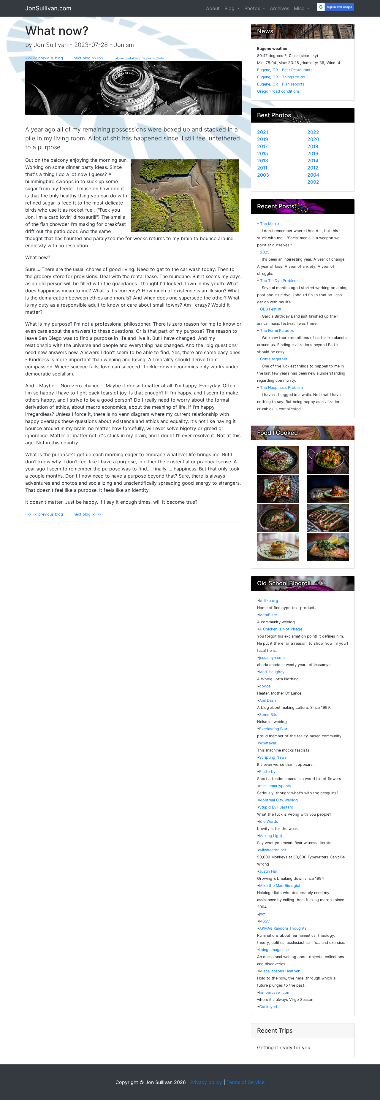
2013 (262, 161)
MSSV (264, 921)
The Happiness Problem (281, 387)
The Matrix (269, 223)
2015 (262, 153)
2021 (262, 132)
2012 (312, 168)
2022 (313, 132)
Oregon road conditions (278, 91)
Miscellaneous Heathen (279, 971)
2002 (313, 182)
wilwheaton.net (272, 850)
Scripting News (272, 757)
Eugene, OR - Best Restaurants (285, 70)
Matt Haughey (271, 672)
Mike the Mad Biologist (279, 885)
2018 (312, 146)
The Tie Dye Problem (278, 280)
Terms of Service (246, 1082)
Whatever (267, 743)
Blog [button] (230, 8)
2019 (262, 139)
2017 (262, 146)
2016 (312, 153)
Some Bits (268, 714)
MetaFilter (268, 615)
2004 (313, 175)
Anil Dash (267, 700)
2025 (265, 252)
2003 (263, 175)
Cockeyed (268, 1006)
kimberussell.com (274, 992)
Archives (279, 8)
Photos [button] (253, 8)
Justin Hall (268, 871)
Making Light (270, 835)
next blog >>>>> (87, 58)
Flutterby (267, 771)
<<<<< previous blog (47, 58)
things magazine (274, 949)
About (213, 8)
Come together (273, 359)
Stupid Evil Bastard (276, 807)
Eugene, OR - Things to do (281, 77)
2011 (262, 168)
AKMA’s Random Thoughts (283, 928)
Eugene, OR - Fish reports (280, 84)
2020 (313, 139)
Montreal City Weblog (278, 800)
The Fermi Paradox (277, 330)
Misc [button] (300, 8)
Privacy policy (206, 1082)
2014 (312, 161)
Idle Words (268, 821)
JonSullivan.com (48, 8)
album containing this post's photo (139, 58)
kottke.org (268, 600)
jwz (262, 914)
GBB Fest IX (270, 309)
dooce (264, 686)
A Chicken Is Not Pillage (280, 629)
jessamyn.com (272, 657)
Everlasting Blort (274, 729)
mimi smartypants (275, 786)
